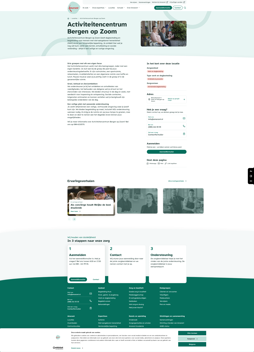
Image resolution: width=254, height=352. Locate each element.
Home (68, 18)
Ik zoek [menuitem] (85, 8)
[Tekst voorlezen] (251, 181)
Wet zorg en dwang (136, 304)
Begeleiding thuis (104, 292)
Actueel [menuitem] (120, 8)
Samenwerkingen (166, 320)
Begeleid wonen (104, 301)
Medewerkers (165, 298)
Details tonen (75, 348)
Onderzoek (133, 320)
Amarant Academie (136, 326)
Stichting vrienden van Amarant (172, 323)
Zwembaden (72, 323)
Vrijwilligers (164, 295)
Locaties (74, 18)
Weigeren (192, 344)
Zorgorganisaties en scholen (140, 323)
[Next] (74, 219)
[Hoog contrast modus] (251, 176)
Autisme (101, 320)
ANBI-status (164, 326)
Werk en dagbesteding (106, 298)
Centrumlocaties (73, 326)
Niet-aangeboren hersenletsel (109, 323)
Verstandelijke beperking (107, 326)
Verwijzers (163, 301)
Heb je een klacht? (136, 307)
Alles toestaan (192, 333)
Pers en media (165, 304)
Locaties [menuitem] (111, 8)
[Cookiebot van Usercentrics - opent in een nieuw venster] (58, 348)
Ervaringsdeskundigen (137, 298)
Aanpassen (191, 339)
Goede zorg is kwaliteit (137, 292)
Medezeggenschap (136, 295)
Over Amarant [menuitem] (132, 8)
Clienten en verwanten (168, 292)
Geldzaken (133, 301)
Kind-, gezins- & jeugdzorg (108, 295)
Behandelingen (104, 304)
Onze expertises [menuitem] (98, 8)
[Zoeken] (185, 7)
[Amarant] (73, 8)
